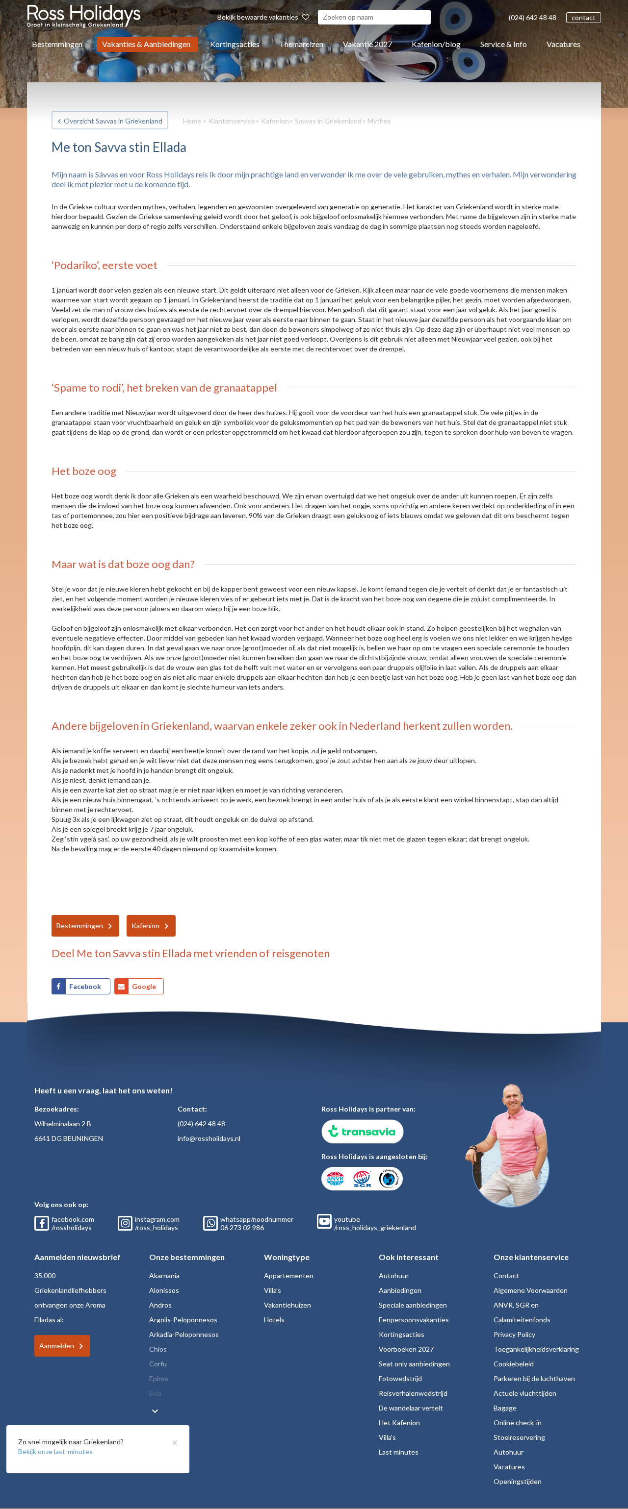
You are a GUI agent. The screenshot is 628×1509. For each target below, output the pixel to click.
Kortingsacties (235, 44)
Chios (158, 1349)
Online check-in (518, 1422)
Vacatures (563, 44)
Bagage (505, 1408)
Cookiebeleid (514, 1364)
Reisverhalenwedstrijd (413, 1393)
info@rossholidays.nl (209, 1138)
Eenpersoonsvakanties (414, 1319)
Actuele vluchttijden (525, 1393)
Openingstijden (518, 1481)
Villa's (272, 1290)
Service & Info (503, 44)
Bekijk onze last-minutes (55, 1451)
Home (192, 121)
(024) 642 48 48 (532, 17)
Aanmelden (56, 1345)
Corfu (158, 1364)
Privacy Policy (514, 1334)
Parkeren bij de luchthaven (534, 1378)
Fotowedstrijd (400, 1378)
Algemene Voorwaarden (531, 1290)
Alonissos (164, 1290)
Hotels (274, 1319)
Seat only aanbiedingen (414, 1364)
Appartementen (289, 1275)
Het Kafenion (399, 1422)
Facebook (86, 986)
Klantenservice (232, 121)
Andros (160, 1305)
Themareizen (301, 44)
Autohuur (394, 1275)
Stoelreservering (519, 1437)
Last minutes (399, 1452)
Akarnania (164, 1275)
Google (144, 986)
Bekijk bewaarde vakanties (258, 17)
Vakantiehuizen (287, 1305)
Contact (506, 1275)
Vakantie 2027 (367, 44)
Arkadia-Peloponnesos (184, 1334)
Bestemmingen (57, 44)
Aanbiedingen (400, 1290)
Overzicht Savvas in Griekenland (113, 121)
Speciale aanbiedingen (413, 1305)
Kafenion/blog (436, 44)
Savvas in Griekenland (328, 121)
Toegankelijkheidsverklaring (536, 1349)
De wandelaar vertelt (411, 1408)
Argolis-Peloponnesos (183, 1319)
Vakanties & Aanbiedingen (146, 44)
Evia (155, 1393)
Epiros (158, 1378)
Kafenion (275, 121)
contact (584, 17)
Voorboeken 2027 (406, 1349)
